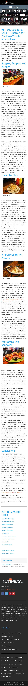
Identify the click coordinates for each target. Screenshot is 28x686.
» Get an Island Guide (7, 544)
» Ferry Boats (5, 541)
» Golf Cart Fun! (5, 533)
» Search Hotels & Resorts (8, 553)
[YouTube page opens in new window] (13, 593)
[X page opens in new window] (6, 593)
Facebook (19, 492)
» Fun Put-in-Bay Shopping (8, 539)
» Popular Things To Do (7, 530)
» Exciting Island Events (7, 527)
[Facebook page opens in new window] (2, 593)
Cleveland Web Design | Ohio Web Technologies (14, 684)
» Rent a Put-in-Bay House (8, 521)
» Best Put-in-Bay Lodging (8, 518)
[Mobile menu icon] (26, 2)
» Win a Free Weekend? (7, 524)
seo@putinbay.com (10, 590)
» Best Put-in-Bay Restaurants (9, 536)
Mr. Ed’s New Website (8, 492)
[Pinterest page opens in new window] (10, 593)
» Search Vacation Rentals (8, 550)
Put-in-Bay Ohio (7, 560)
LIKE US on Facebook (6, 564)
